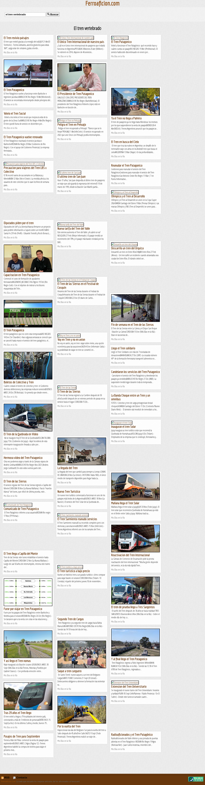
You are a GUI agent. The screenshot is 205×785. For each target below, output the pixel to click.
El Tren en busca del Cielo (125, 142)
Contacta (21, 777)
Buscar (54, 14)
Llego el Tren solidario (123, 348)
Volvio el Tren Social (15, 113)
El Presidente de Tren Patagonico (75, 94)
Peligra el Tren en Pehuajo (71, 124)
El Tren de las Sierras (68, 391)
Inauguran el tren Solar (123, 426)
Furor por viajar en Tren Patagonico (23, 609)
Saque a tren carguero (69, 671)
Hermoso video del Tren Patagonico (23, 457)
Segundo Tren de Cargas (70, 619)
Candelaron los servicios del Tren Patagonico (135, 372)
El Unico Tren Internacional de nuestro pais (80, 42)
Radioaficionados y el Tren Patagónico (132, 734)
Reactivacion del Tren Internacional (130, 555)
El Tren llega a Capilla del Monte (21, 553)
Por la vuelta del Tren (68, 726)
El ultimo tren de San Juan (71, 176)
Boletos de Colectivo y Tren (19, 382)
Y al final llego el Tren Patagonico (129, 659)
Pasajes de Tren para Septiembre (22, 736)
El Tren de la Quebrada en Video (21, 434)
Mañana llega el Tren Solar (125, 503)
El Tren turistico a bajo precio (73, 571)
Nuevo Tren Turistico (68, 491)
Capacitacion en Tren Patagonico (21, 275)
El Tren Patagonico (121, 42)
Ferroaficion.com (8, 781)
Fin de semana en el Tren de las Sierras (132, 324)
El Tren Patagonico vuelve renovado (23, 137)
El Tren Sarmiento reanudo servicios (77, 519)
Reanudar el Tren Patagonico (126, 165)
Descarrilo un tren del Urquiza (127, 248)
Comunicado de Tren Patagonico (21, 509)
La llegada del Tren (67, 468)
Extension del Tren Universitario (128, 686)
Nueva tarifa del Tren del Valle (73, 228)
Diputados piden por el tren (19, 223)
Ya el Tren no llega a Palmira (126, 118)
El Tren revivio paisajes (16, 38)
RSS (6, 777)
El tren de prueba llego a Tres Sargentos (133, 607)
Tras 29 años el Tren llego (17, 713)
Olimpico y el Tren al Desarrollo (128, 196)
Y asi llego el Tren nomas (17, 661)
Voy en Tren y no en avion (71, 339)
